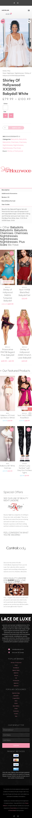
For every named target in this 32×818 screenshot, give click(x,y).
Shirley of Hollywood (15, 151)
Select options (7, 279)
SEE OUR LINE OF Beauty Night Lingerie (16, 499)
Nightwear (10, 73)
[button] (28, 10)
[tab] (16, 190)
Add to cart (16, 128)
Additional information (9, 193)
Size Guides (6, 204)
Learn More (8, 273)
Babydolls (14, 139)
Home (4, 71)
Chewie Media (13, 808)
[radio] (5, 107)
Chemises (14, 142)
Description (5, 190)
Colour (5, 103)
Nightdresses (19, 73)
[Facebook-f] (14, 3)
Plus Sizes (17, 148)
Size (5, 111)
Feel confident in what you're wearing (16, 533)
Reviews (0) (5, 197)
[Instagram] (17, 3)
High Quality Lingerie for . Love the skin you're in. (15, 580)
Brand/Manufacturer (8, 201)
